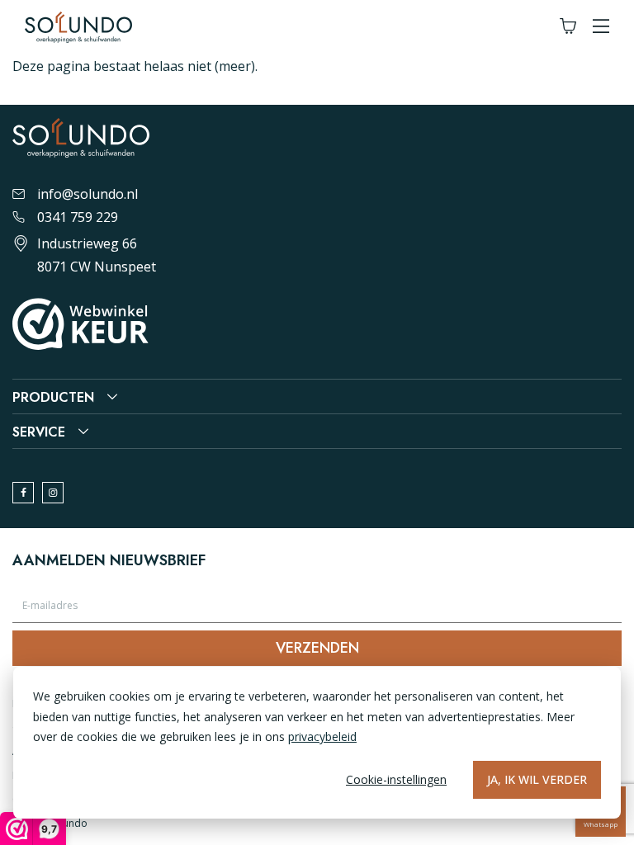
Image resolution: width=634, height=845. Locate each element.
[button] (601, 27)
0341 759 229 (77, 217)
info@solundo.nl (87, 194)
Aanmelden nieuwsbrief (109, 560)
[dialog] (317, 743)
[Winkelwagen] (568, 26)
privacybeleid (322, 736)
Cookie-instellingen (396, 779)
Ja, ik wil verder (537, 779)
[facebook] (23, 492)
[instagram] (53, 492)
